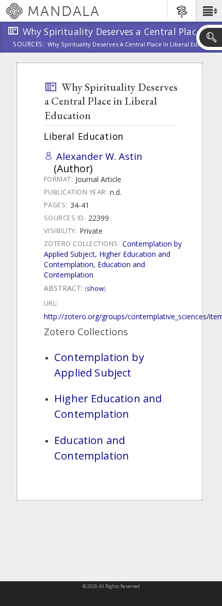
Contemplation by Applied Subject (99, 365)
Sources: (29, 44)
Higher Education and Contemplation (108, 406)
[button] (209, 11)
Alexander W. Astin (99, 156)
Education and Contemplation (91, 448)
